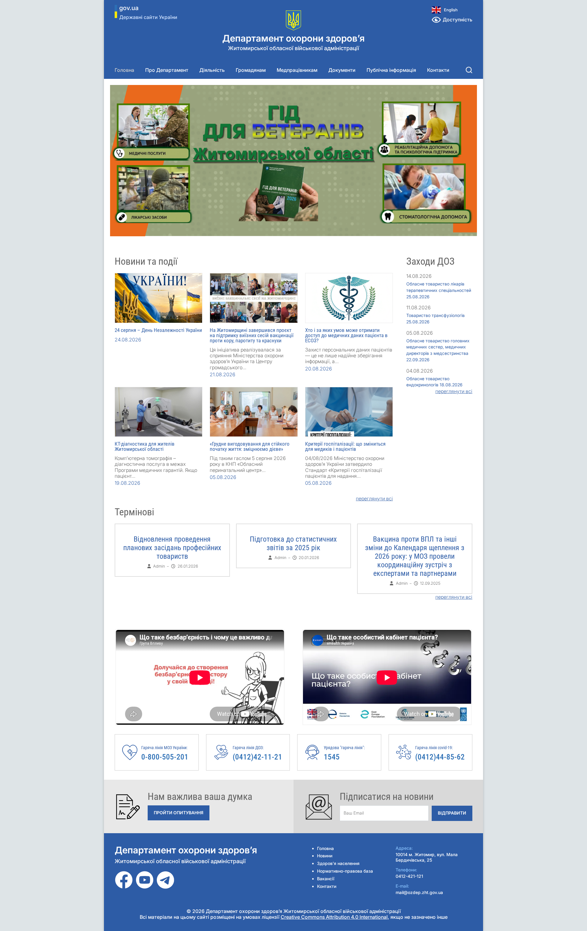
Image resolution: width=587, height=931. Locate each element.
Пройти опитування (178, 812)
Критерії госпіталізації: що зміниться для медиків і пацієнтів (345, 446)
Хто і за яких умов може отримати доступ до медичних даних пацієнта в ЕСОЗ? (346, 335)
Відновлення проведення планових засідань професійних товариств (172, 548)
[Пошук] (469, 70)
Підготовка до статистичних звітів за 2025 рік (293, 543)
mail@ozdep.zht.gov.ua (419, 892)
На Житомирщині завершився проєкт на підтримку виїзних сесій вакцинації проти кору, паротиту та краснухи (252, 335)
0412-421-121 (409, 876)
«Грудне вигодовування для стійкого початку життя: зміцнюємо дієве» (250, 446)
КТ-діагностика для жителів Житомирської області (145, 446)
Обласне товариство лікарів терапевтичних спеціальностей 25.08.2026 (438, 290)
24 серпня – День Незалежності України (158, 330)
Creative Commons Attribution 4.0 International (334, 917)
